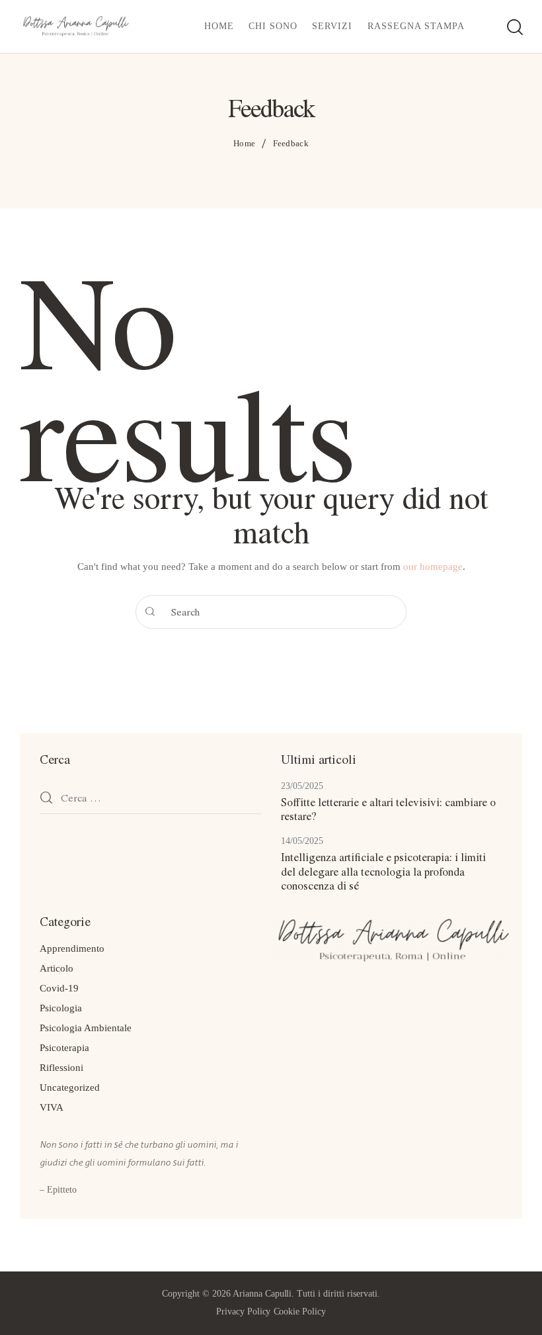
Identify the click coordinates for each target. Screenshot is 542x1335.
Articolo (56, 968)
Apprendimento (72, 948)
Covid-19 (59, 988)
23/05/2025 (302, 786)
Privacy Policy (243, 1311)
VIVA (51, 1107)
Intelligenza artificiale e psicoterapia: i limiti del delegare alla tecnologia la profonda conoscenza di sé (383, 871)
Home (244, 143)
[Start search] (514, 28)
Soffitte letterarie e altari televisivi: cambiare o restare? (388, 809)
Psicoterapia (64, 1047)
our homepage (433, 566)
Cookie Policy (300, 1311)
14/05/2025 (302, 841)
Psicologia (61, 1008)
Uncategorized (70, 1087)
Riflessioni (61, 1067)
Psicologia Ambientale (86, 1028)
